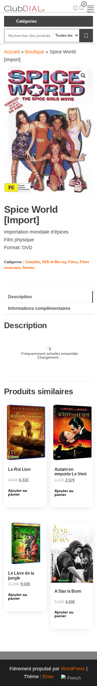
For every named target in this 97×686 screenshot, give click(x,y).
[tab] (48, 297)
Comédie (32, 262)
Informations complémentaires (39, 308)
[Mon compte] (75, 8)
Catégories (26, 21)
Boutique (34, 51)
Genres (28, 268)
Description (20, 296)
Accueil (12, 51)
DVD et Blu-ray (54, 262)
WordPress (73, 668)
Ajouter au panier (17, 492)
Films (73, 262)
